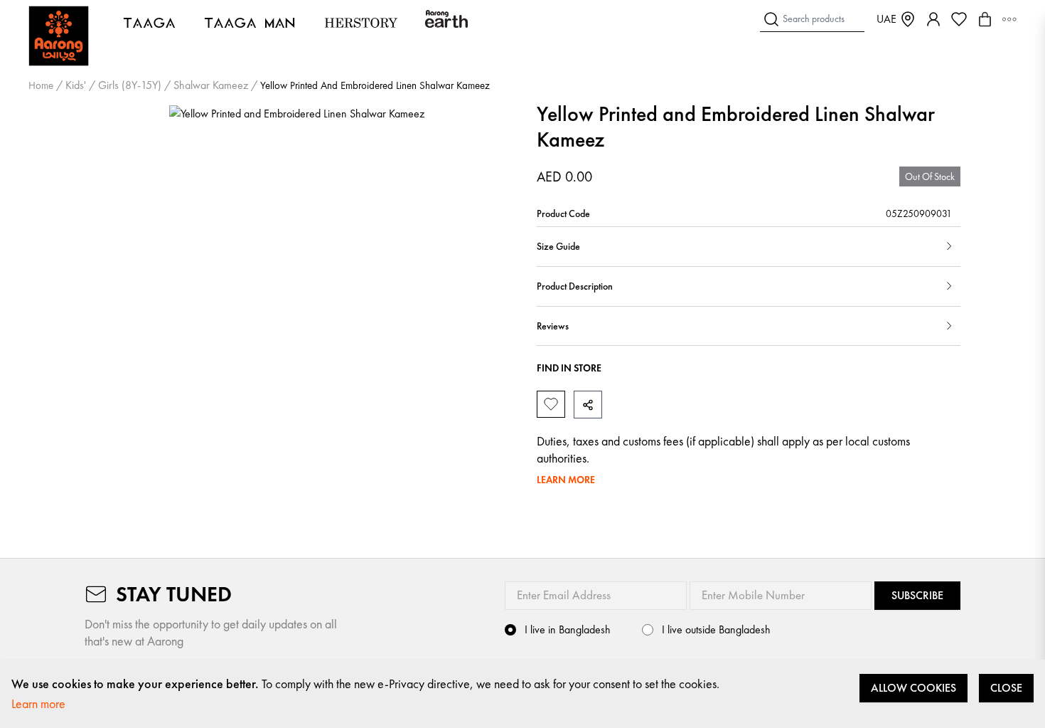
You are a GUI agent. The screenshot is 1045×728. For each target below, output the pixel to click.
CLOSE (1006, 687)
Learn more (38, 703)
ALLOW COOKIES (913, 687)
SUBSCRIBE (917, 595)
